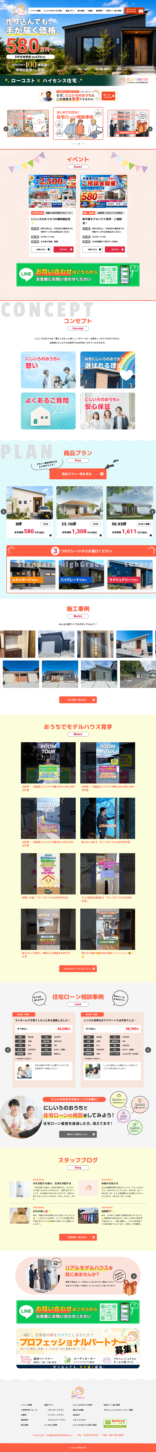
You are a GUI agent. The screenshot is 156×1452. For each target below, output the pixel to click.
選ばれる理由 (78, 1409)
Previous (6, 129)
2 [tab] (74, 143)
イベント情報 (35, 10)
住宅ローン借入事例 (113, 10)
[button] (48, 762)
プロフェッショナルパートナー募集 (118, 1409)
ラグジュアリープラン (57, 1419)
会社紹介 (76, 1414)
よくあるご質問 (50, 1424)
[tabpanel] (30, 123)
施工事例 (80, 10)
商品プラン (70, 10)
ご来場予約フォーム (29, 1409)
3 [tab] (76, 143)
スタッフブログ (79, 1419)
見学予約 (63, 249)
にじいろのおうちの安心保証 (85, 1424)
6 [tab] (83, 143)
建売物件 (99, 10)
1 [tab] (72, 143)
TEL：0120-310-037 (87, 1435)
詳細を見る (41, 249)
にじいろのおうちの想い (53, 10)
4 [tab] (79, 143)
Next (150, 129)
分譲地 (90, 10)
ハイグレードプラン (56, 1414)
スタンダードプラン (56, 1409)
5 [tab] (81, 143)
